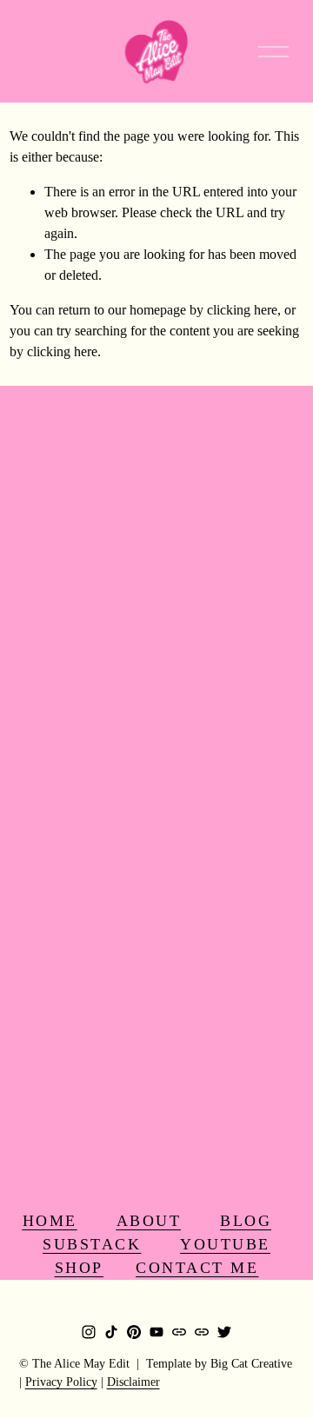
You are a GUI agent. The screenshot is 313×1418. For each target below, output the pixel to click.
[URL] (179, 1332)
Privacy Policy (61, 1381)
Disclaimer (133, 1381)
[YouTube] (156, 1332)
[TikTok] (111, 1332)
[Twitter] (224, 1332)
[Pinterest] (134, 1332)
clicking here (242, 309)
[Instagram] (89, 1332)
